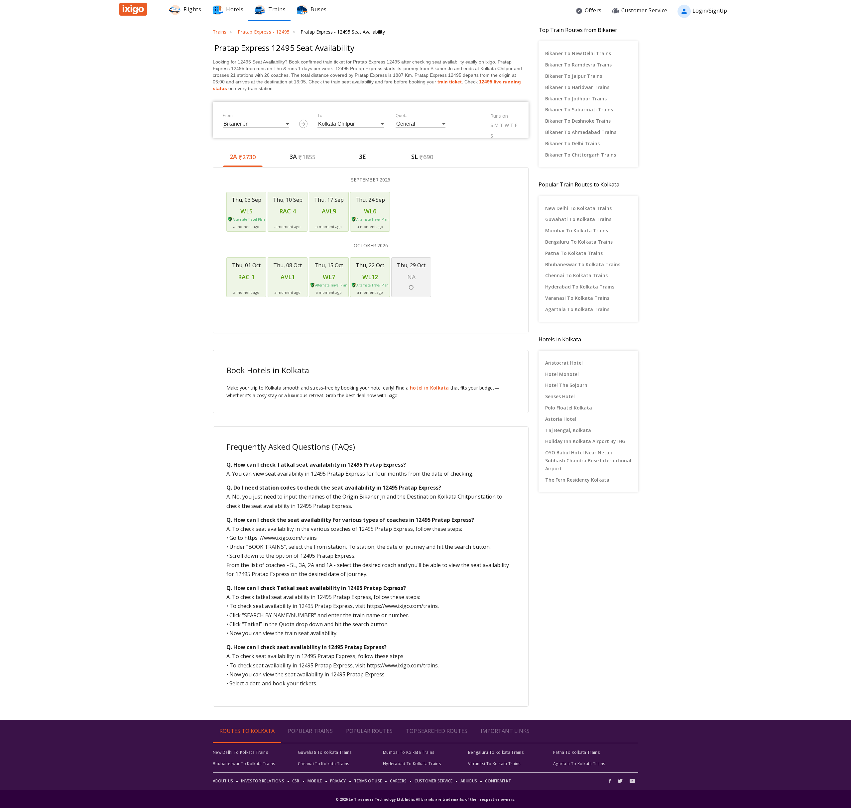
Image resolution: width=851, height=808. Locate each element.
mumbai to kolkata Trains (576, 230)
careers (398, 781)
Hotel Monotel (562, 374)
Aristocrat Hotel (564, 363)
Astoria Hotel (560, 419)
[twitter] (620, 781)
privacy (338, 781)
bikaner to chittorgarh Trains (580, 155)
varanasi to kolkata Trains (577, 298)
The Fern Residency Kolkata (577, 480)
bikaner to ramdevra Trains (578, 64)
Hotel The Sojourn (566, 385)
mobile (314, 781)
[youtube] (632, 781)
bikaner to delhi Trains (572, 143)
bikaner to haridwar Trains (577, 87)
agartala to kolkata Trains (577, 309)
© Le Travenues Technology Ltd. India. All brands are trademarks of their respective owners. (425, 799)
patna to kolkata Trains (574, 253)
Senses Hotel (560, 396)
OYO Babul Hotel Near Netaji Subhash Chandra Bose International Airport (588, 460)
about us (223, 781)
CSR (296, 781)
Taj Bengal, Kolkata (568, 430)
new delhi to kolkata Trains (578, 208)
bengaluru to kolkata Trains (579, 242)
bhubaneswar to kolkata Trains (582, 264)
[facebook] (611, 781)
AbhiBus (468, 781)
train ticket (449, 81)
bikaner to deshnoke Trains (578, 121)
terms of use (368, 781)
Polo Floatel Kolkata (568, 407)
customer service (433, 781)
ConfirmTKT (498, 781)
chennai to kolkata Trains (576, 275)
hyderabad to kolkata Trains (579, 287)
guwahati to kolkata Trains (578, 219)
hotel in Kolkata (429, 388)
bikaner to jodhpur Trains (576, 98)
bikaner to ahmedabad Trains (580, 132)
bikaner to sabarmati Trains (579, 109)
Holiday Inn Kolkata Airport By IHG (585, 441)
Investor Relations (262, 781)
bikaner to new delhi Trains (578, 53)
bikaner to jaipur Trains (573, 76)
